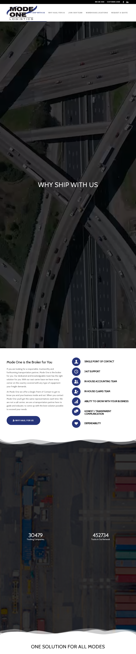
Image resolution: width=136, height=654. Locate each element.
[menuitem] (113, 2)
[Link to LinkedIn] (127, 2)
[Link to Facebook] (123, 2)
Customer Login (113, 2)
